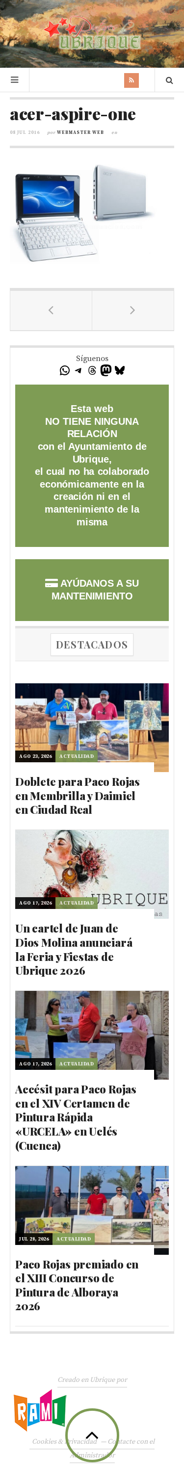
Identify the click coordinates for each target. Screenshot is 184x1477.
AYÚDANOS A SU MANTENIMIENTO (95, 589)
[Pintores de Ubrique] (92, 33)
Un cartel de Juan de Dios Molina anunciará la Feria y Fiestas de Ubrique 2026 (73, 949)
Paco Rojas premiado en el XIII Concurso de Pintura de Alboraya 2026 (76, 1285)
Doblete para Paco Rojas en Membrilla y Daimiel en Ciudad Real (77, 795)
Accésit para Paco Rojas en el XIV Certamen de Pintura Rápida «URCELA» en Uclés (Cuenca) (75, 1117)
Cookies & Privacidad (64, 1441)
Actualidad (76, 756)
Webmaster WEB (80, 132)
